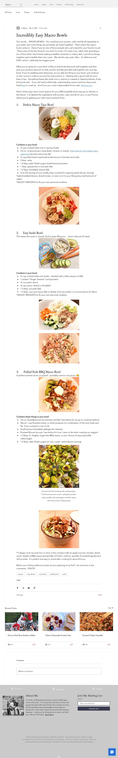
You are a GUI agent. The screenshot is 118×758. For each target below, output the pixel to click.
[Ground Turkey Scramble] (96, 621)
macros (20, 574)
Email (80, 699)
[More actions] (100, 28)
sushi (64, 574)
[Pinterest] (93, 688)
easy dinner (31, 574)
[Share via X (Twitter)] (23, 588)
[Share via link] (34, 588)
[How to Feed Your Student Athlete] (21, 621)
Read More (49, 714)
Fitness (26, 12)
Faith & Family (39, 12)
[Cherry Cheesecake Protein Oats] (59, 621)
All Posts (8, 12)
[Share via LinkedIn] (29, 588)
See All (110, 608)
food (18, 12)
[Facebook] (11, 688)
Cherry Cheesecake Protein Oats (58, 635)
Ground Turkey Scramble (93, 635)
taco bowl (42, 574)
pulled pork (54, 574)
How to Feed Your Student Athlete (21, 635)
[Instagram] (53, 689)
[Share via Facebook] (17, 588)
